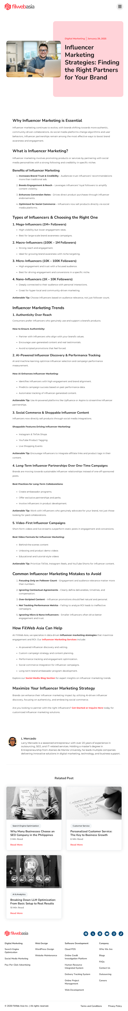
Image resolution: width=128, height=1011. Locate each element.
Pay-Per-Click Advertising (17, 964)
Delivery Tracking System (77, 974)
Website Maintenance (46, 955)
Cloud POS (70, 949)
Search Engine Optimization (12, 951)
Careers (103, 980)
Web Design (41, 943)
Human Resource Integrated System (74, 966)
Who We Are (106, 949)
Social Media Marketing (16, 958)
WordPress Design (44, 949)
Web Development (74, 989)
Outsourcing (105, 974)
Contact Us (104, 967)
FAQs (102, 961)
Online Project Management (72, 982)
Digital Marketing (75, 38)
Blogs (102, 955)
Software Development (76, 943)
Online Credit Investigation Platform (76, 957)
